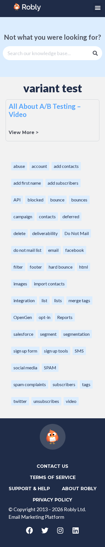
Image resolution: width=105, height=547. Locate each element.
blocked (35, 199)
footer (36, 266)
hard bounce (61, 266)
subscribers (64, 384)
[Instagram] (60, 530)
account (39, 166)
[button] (97, 7)
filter (18, 266)
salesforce (23, 334)
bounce (57, 199)
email (53, 250)
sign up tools (56, 350)
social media (25, 367)
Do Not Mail (76, 233)
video (71, 401)
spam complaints (29, 384)
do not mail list (27, 250)
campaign (22, 216)
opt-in (44, 317)
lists (58, 300)
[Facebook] (29, 530)
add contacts (66, 166)
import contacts (49, 283)
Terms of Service (53, 477)
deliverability (45, 233)
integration (24, 300)
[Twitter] (44, 530)
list (44, 300)
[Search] (95, 53)
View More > (23, 132)
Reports (65, 317)
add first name (27, 183)
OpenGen (22, 317)
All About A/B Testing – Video (45, 110)
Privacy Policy (52, 500)
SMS (79, 350)
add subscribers (63, 183)
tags (86, 384)
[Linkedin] (75, 530)
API (17, 199)
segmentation (76, 334)
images (20, 283)
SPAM (50, 367)
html (83, 266)
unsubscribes (46, 401)
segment (48, 334)
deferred (70, 216)
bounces (79, 199)
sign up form (25, 350)
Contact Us (52, 466)
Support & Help (29, 488)
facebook (74, 250)
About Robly (79, 488)
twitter (20, 401)
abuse (19, 166)
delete (19, 233)
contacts (47, 216)
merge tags (79, 300)
